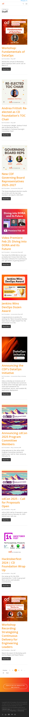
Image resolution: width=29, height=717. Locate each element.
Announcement (14, 188)
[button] (26, 3)
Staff (14, 58)
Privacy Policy (13, 710)
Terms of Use (21, 710)
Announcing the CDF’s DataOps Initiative (12, 369)
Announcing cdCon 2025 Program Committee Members (14, 438)
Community (23, 376)
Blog (12, 58)
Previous (5, 670)
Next (7, 673)
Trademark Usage (6, 709)
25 (3, 673)
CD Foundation (6, 58)
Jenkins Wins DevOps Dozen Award (11, 307)
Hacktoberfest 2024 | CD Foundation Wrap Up (13, 564)
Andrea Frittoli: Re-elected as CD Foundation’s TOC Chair (14, 113)
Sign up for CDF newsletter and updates (15, 686)
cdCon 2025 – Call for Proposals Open (13, 502)
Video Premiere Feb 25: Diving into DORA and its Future (14, 243)
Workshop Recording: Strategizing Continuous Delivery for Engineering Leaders (10, 636)
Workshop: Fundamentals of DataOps (13, 51)
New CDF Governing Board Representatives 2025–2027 (13, 179)
